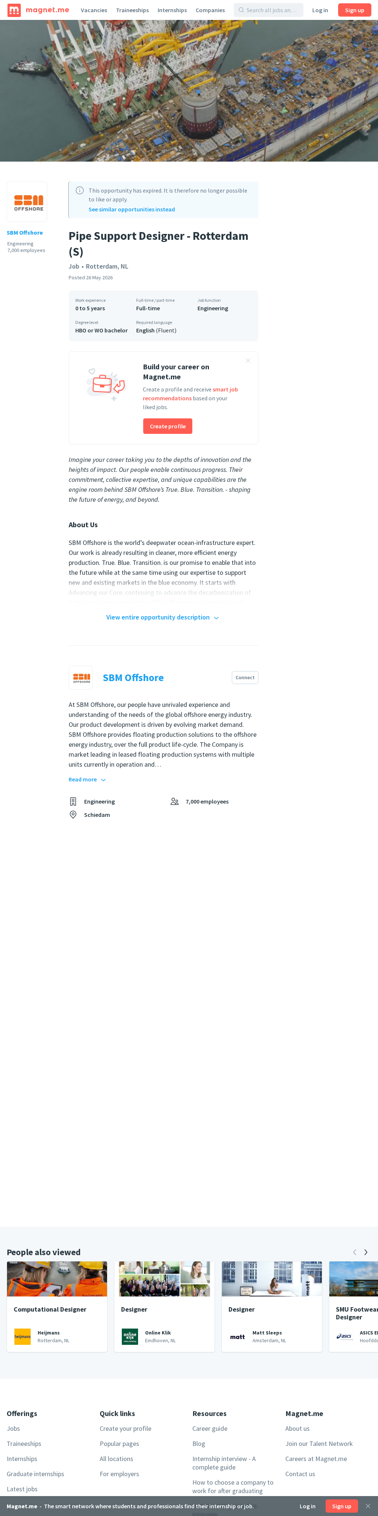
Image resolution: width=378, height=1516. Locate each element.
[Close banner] (248, 362)
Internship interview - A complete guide (224, 1462)
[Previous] (354, 1252)
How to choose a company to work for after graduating (233, 1486)
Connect (245, 677)
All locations (116, 1458)
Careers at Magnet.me (316, 1458)
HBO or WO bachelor (101, 330)
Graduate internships (35, 1474)
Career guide (209, 1428)
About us (297, 1428)
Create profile (168, 426)
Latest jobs (22, 1489)
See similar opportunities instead (132, 209)
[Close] (368, 1506)
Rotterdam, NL (107, 266)
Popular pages (119, 1443)
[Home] (38, 10)
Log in (320, 10)
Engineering (212, 308)
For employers (119, 1474)
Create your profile (125, 1428)
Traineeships (132, 10)
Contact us (300, 1474)
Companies (210, 10)
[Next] (365, 1252)
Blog (198, 1443)
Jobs (13, 1428)
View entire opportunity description (158, 617)
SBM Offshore (25, 232)
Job (74, 266)
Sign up (354, 10)
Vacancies (94, 10)
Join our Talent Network (319, 1443)
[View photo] (189, 91)
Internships (172, 10)
